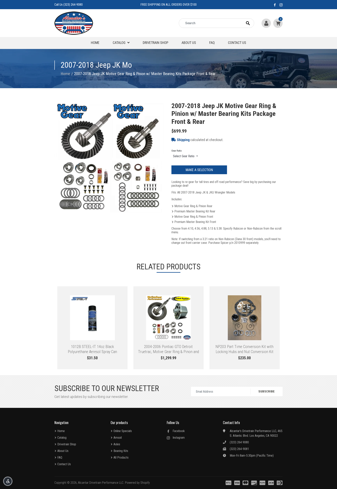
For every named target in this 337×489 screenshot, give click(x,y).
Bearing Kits (121, 451)
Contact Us (237, 43)
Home (95, 43)
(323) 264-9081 (239, 449)
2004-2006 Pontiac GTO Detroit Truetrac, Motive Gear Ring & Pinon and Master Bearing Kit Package (168, 349)
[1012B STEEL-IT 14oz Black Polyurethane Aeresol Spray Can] (92, 317)
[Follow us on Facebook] (274, 4)
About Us (189, 43)
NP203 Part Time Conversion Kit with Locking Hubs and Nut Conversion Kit (244, 349)
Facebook (179, 431)
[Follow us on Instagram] (281, 4)
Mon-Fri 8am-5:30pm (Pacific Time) (252, 455)
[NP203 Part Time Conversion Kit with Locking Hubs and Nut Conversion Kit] (244, 317)
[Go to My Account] (267, 23)
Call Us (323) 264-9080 (68, 4)
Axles (117, 444)
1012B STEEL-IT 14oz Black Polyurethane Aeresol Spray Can (92, 349)
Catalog (119, 43)
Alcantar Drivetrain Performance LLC (100, 483)
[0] (277, 23)
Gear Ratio (176, 150)
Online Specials (123, 431)
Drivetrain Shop (155, 43)
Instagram (179, 437)
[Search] (251, 23)
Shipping (183, 140)
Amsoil (118, 437)
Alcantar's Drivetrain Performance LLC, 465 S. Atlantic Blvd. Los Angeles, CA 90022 (256, 433)
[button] (7, 481)
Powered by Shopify (137, 483)
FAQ (212, 43)
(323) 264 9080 (239, 442)
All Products (121, 457)
